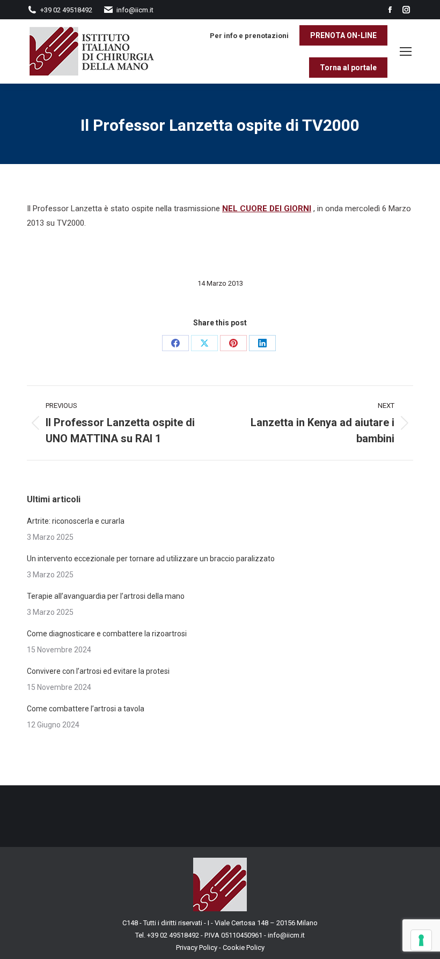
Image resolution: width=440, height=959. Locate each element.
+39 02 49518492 (174, 935)
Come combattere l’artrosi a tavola (85, 708)
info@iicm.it (286, 935)
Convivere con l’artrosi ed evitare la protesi (98, 671)
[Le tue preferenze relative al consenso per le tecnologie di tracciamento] (421, 940)
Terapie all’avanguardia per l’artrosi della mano (106, 596)
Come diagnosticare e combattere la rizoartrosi (107, 633)
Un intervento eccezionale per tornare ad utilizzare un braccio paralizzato (151, 558)
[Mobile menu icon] (405, 51)
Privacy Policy (196, 947)
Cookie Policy (244, 947)
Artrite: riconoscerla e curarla (75, 521)
